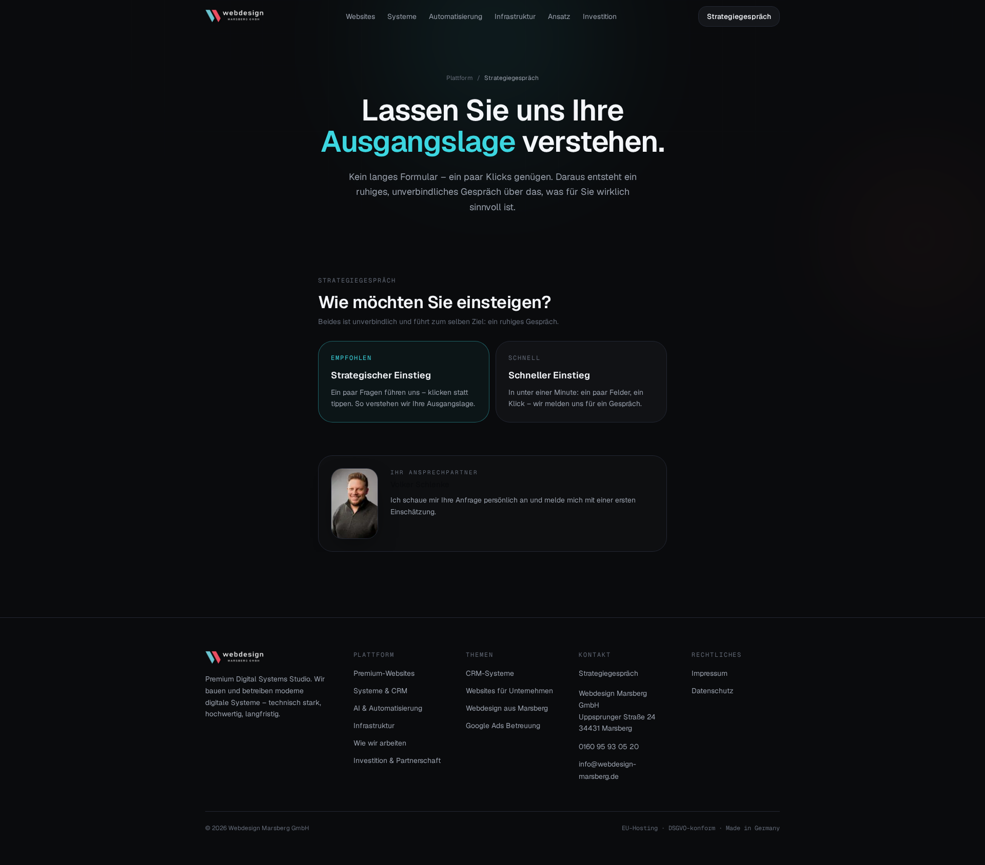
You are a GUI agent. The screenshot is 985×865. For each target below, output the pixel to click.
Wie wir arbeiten (379, 743)
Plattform (459, 78)
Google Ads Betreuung (503, 725)
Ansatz (559, 16)
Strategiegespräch (739, 16)
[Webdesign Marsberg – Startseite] (234, 16)
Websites (360, 16)
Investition (600, 16)
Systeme (402, 16)
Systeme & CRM (380, 690)
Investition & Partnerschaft (397, 760)
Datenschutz (713, 690)
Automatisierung (455, 16)
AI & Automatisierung (387, 708)
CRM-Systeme (490, 673)
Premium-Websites (384, 673)
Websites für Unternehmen (509, 690)
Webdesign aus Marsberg (507, 708)
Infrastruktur (515, 16)
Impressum (709, 673)
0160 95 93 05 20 (609, 746)
